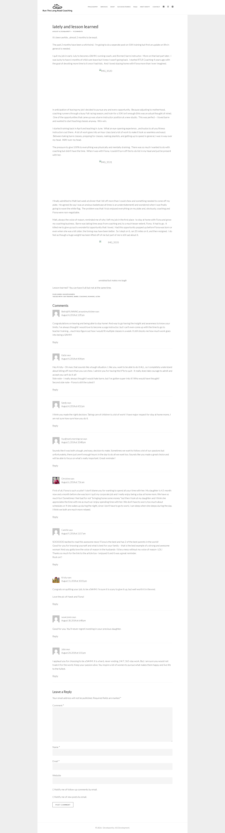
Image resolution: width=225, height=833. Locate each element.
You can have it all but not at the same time (90, 287)
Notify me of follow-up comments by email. (75, 789)
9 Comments (78, 31)
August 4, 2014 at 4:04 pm (72, 358)
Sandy (64, 402)
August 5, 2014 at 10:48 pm (73, 442)
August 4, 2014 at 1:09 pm (72, 315)
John (63, 649)
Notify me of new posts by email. (70, 796)
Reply (55, 342)
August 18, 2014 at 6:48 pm (73, 620)
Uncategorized (68, 294)
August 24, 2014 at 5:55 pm (73, 652)
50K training (68, 296)
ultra (98, 296)
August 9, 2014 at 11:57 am (73, 533)
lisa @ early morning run (72, 438)
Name (56, 747)
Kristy (64, 577)
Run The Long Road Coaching (57, 7)
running (91, 296)
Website (56, 775)
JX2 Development (122, 828)
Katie (63, 355)
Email (56, 761)
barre (76, 296)
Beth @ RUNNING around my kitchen (78, 311)
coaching (83, 296)
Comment (58, 705)
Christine (65, 478)
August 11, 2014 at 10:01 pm (74, 581)
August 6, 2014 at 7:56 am (72, 482)
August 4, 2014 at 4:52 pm (72, 406)
